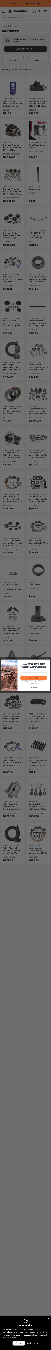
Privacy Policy (10, 1338)
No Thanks (33, 687)
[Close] (48, 1318)
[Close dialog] (48, 661)
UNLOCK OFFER (33, 678)
